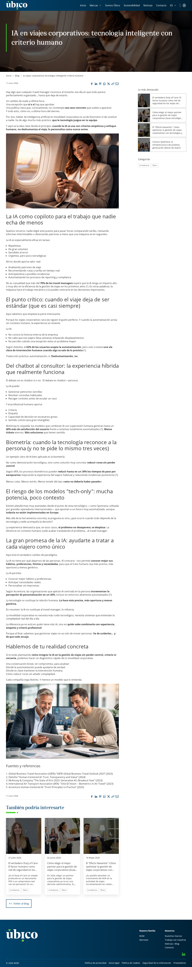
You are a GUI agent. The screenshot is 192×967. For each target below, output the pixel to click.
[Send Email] (117, 84)
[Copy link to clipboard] (113, 84)
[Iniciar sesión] (184, 5)
